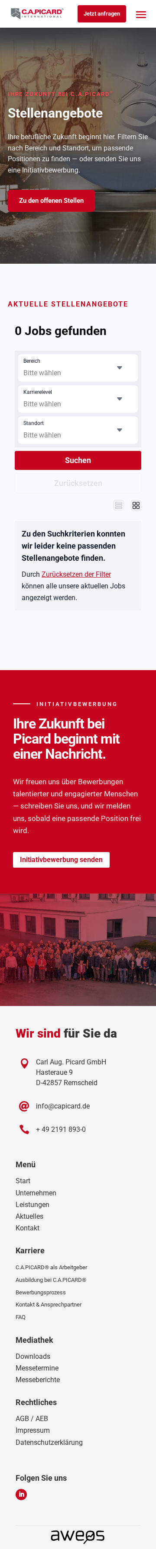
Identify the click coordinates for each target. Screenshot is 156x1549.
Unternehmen (36, 1193)
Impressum (33, 1430)
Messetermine (37, 1368)
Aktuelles (29, 1216)
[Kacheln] (136, 505)
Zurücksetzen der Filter (76, 574)
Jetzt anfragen (102, 13)
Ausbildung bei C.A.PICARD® (51, 1280)
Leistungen (32, 1205)
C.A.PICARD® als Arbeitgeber (51, 1267)
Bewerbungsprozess (41, 1292)
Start (23, 1181)
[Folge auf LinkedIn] (21, 1494)
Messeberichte (38, 1380)
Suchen (78, 460)
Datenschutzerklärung (49, 1442)
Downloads (33, 1356)
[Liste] (119, 505)
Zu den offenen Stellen (51, 200)
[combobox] (78, 368)
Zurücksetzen (78, 483)
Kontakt (27, 1228)
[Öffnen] (119, 367)
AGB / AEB (32, 1419)
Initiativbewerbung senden (61, 860)
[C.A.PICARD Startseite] (37, 13)
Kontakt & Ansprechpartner (48, 1304)
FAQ (21, 1317)
